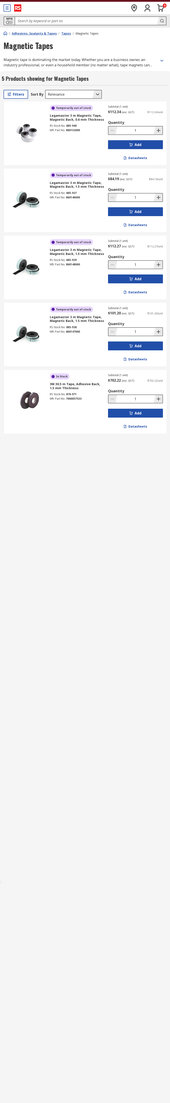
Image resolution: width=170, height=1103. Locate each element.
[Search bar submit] (161, 21)
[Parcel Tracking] (134, 8)
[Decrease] (112, 130)
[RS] (17, 8)
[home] (5, 33)
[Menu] (7, 8)
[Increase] (158, 130)
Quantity (116, 122)
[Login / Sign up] (147, 8)
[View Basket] (160, 8)
